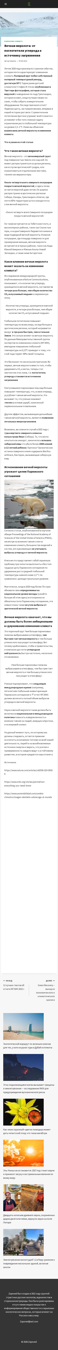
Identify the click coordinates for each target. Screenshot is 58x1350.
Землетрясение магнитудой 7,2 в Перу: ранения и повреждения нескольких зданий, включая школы (29, 1263)
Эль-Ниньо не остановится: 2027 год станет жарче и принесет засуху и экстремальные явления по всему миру (28, 1174)
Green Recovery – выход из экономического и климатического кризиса (45, 990)
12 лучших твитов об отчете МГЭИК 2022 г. (14, 985)
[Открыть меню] (5, 4)
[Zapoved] (29, 4)
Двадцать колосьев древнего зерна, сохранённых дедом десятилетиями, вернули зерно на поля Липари (29, 1219)
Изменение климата (13, 41)
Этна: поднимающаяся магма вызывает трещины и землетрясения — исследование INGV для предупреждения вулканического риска (28, 1088)
